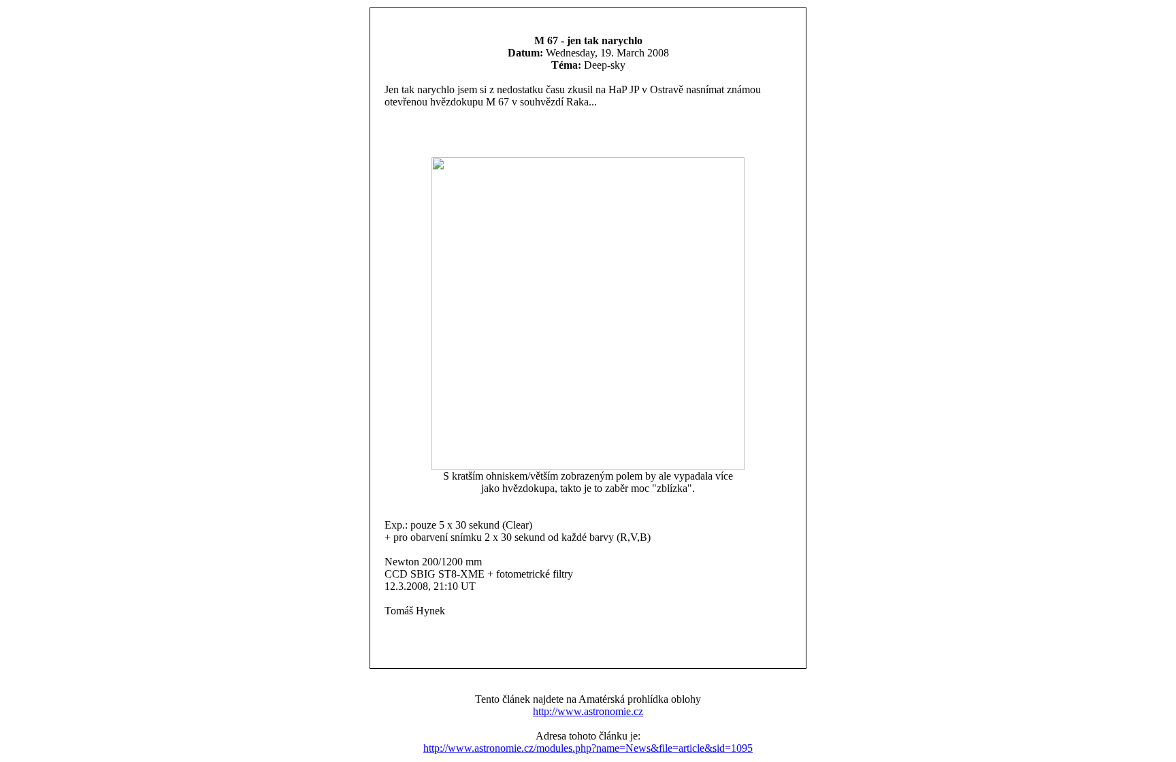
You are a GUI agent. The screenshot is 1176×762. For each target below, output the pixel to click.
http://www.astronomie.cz (588, 711)
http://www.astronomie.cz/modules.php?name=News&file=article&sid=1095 (588, 748)
